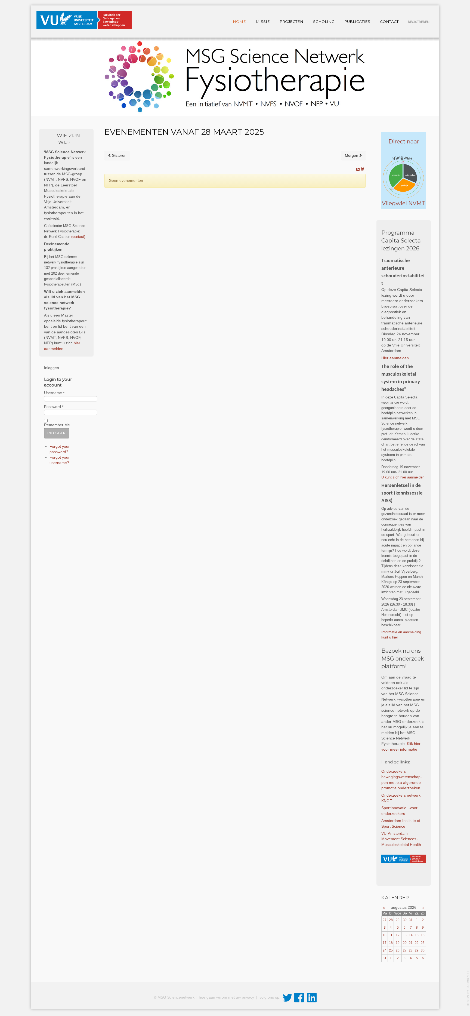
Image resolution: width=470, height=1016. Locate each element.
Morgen (352, 155)
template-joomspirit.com (468, 988)
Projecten (291, 21)
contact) (78, 237)
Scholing (324, 21)
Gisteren (118, 155)
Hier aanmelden (395, 358)
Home (239, 21)
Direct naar (403, 141)
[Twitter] (287, 997)
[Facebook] (299, 997)
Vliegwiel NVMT (403, 203)
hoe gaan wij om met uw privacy (227, 997)
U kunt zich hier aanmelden (403, 477)
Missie (263, 21)
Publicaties (357, 21)
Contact (389, 21)
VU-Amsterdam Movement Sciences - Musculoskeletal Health (401, 839)
